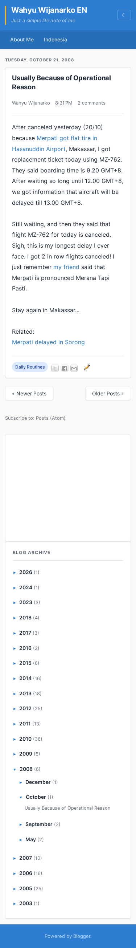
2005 (25, 888)
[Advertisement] (68, 487)
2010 (25, 739)
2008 (26, 769)
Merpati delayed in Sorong (48, 342)
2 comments (92, 103)
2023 (25, 602)
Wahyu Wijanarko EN (49, 10)
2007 (25, 858)
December (38, 782)
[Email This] (74, 368)
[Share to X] (55, 368)
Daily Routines (30, 367)
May (30, 839)
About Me (22, 39)
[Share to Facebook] (65, 368)
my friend (66, 266)
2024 (25, 587)
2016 (25, 648)
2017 (25, 633)
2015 (25, 663)
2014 (25, 678)
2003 (25, 903)
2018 (25, 617)
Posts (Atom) (51, 418)
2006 (25, 873)
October (36, 797)
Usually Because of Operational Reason (67, 808)
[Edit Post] (86, 367)
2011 (25, 723)
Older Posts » (108, 393)
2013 (25, 693)
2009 (25, 753)
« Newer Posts (29, 393)
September (39, 824)
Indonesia (55, 39)
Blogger (81, 936)
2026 (25, 572)
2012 (25, 708)
